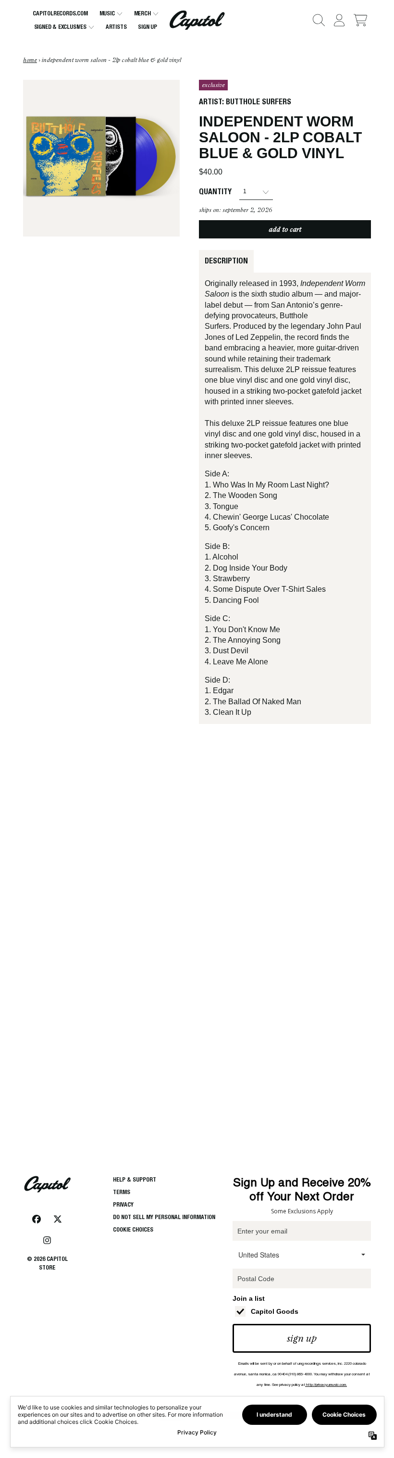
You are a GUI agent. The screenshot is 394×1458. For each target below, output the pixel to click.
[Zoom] (101, 158)
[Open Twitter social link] (57, 1219)
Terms (121, 1192)
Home (30, 60)
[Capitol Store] (197, 20)
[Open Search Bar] (318, 20)
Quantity (215, 191)
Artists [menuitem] (116, 26)
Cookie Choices (133, 1229)
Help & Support (134, 1179)
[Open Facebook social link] (36, 1219)
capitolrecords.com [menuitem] (60, 13)
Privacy (123, 1204)
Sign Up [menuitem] (147, 26)
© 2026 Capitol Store (47, 1263)
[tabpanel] (285, 498)
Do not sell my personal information (164, 1217)
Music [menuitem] (107, 13)
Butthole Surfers (258, 101)
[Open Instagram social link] (47, 1240)
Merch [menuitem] (142, 13)
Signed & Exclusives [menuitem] (60, 26)
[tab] (226, 261)
